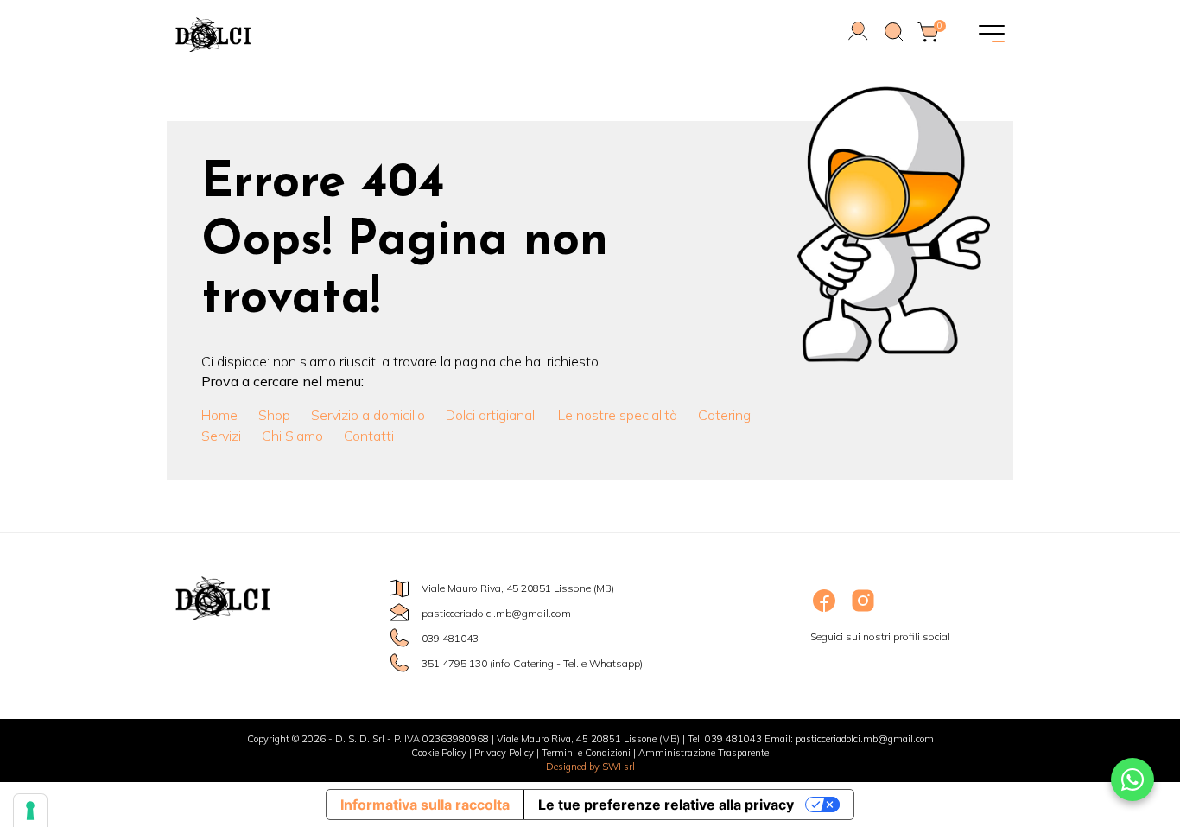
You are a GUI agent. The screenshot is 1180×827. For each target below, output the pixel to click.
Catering (724, 414)
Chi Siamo (292, 435)
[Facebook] (825, 610)
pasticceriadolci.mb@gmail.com (496, 613)
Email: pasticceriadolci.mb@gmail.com (849, 739)
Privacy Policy (504, 753)
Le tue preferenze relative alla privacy (666, 804)
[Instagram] (863, 610)
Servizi (221, 435)
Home (219, 414)
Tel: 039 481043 (725, 739)
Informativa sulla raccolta (425, 804)
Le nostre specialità (617, 414)
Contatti (369, 435)
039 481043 (450, 638)
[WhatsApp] (1132, 779)
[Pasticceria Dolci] (313, 34)
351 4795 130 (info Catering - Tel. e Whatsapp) (532, 663)
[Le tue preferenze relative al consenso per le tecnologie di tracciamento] (30, 810)
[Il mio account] (858, 39)
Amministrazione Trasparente (703, 753)
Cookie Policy (438, 753)
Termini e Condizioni (586, 753)
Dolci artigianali (491, 414)
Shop (274, 414)
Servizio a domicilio (368, 414)
